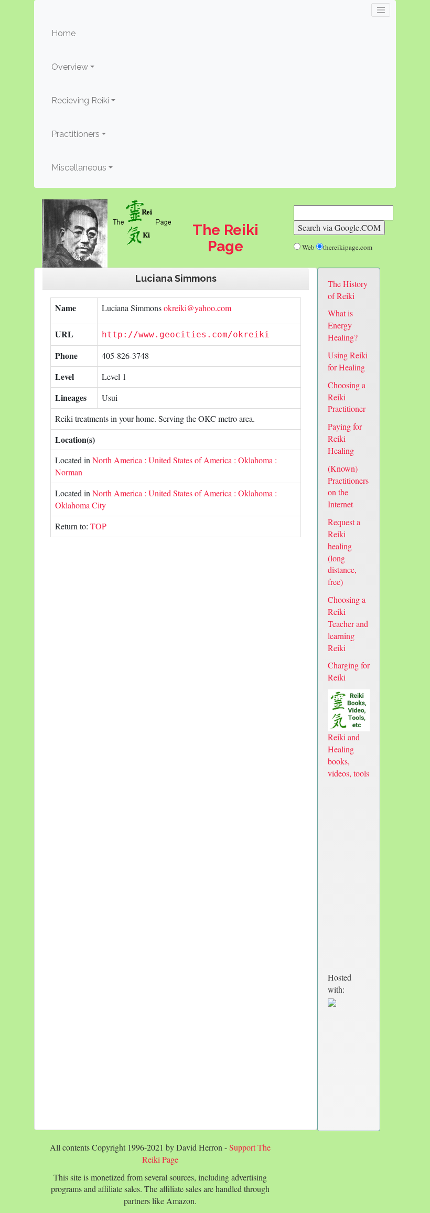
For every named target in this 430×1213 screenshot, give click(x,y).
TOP (98, 525)
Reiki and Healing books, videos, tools (348, 755)
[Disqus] (175, 692)
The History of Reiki (348, 289)
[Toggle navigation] (380, 10)
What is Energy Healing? (343, 325)
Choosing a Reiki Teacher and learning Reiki (348, 623)
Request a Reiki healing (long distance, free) (344, 551)
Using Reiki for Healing (348, 361)
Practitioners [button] (75, 134)
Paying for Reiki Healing (345, 438)
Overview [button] (69, 67)
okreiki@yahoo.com (196, 307)
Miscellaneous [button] (78, 168)
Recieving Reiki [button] (80, 100)
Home (79, 33)
